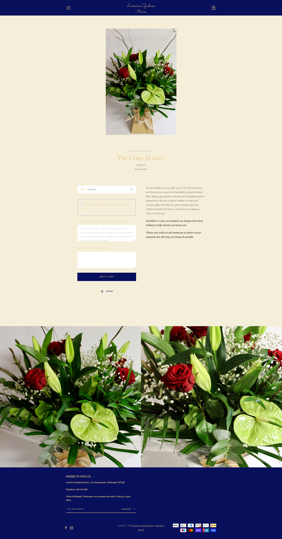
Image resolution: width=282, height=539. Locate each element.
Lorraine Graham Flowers (143, 525)
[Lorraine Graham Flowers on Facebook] (66, 527)
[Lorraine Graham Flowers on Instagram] (71, 527)
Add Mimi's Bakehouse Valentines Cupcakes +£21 (106, 206)
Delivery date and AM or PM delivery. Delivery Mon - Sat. (103, 221)
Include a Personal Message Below (92, 248)
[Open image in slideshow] (141, 82)
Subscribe (127, 509)
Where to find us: (78, 476)
